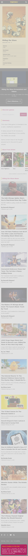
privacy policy (17, 551)
